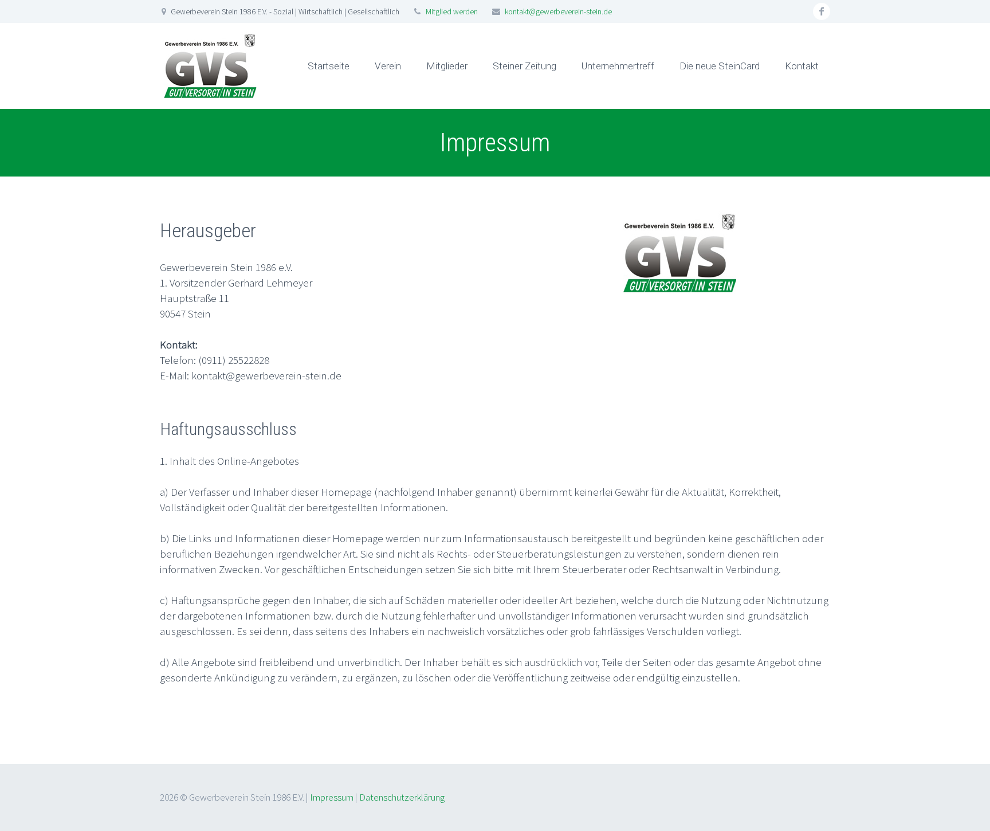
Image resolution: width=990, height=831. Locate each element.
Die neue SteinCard (719, 66)
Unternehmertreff (618, 66)
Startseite (328, 66)
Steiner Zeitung (524, 66)
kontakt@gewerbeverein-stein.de (558, 11)
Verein (388, 66)
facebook (821, 11)
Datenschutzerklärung (402, 797)
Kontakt (802, 66)
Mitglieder (446, 66)
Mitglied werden (451, 11)
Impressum (331, 797)
